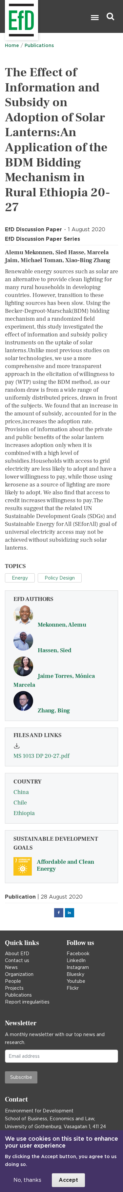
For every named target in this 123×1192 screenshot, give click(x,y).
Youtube (76, 981)
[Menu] (94, 18)
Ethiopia (24, 813)
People (13, 981)
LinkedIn (76, 960)
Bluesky (75, 974)
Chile (20, 803)
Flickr (73, 988)
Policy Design (60, 578)
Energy (20, 578)
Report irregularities (27, 1002)
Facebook (78, 953)
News (11, 967)
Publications (39, 45)
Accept (68, 1180)
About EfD (17, 953)
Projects (14, 988)
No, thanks (27, 1180)
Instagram (78, 967)
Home (12, 45)
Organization (19, 974)
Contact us (17, 960)
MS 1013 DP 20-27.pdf (41, 756)
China (21, 792)
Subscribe (21, 1077)
